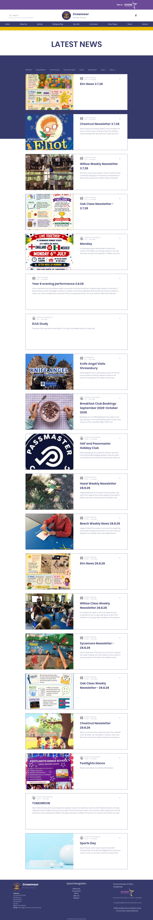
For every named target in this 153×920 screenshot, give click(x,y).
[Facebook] (135, 15)
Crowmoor (81, 14)
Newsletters (41, 70)
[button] (23, 24)
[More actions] (120, 78)
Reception (92, 70)
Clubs (81, 70)
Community (54, 70)
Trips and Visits (69, 70)
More (112, 70)
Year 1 (103, 70)
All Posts (29, 70)
